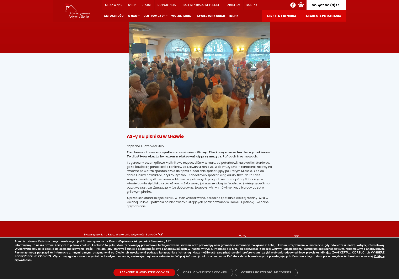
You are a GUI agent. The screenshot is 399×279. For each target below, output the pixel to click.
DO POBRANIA (167, 5)
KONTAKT (252, 5)
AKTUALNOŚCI (114, 16)
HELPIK (233, 16)
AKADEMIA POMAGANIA (323, 16)
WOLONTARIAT (182, 16)
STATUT (146, 5)
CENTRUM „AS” (154, 16)
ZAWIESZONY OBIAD (211, 16)
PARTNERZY (233, 5)
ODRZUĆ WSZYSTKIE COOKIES (205, 272)
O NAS (133, 16)
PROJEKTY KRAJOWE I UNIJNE (201, 5)
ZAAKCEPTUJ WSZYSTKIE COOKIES (144, 272)
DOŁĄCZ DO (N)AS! (326, 5)
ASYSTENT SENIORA (281, 16)
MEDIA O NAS (113, 5)
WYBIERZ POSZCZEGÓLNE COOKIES (266, 272)
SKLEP (132, 5)
